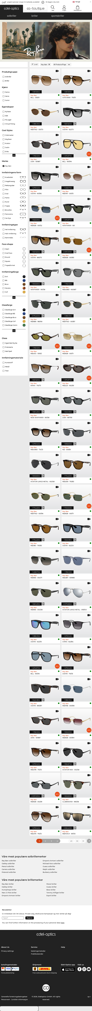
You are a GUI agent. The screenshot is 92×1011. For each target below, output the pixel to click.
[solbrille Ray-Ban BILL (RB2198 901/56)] (45, 656)
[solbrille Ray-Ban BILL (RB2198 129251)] (45, 79)
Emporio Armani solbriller (53, 861)
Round (7, 257)
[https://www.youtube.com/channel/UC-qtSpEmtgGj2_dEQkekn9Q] (89, 969)
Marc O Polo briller (9, 893)
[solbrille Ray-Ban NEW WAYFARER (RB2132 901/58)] (45, 399)
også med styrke (11, 343)
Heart (7, 249)
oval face (8, 253)
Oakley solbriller (8, 863)
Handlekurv (78, 10)
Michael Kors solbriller (51, 863)
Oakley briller (7, 887)
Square (7, 261)
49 (71, 841)
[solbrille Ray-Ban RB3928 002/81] (45, 784)
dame (7, 92)
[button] (11, 8)
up (88, 997)
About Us (5, 947)
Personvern (5, 999)
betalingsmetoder (38, 951)
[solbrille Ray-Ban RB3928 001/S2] (45, 207)
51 (83, 841)
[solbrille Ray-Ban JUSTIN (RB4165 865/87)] (45, 688)
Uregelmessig (10, 181)
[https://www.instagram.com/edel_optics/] (84, 969)
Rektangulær (9, 185)
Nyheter (8, 111)
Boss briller (50, 890)
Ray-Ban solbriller (9, 861)
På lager (8, 120)
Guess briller (51, 887)
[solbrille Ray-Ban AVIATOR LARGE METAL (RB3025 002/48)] (45, 464)
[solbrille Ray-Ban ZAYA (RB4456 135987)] (45, 720)
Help (63, 947)
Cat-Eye (8, 218)
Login (64, 10)
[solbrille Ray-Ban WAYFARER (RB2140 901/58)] (45, 271)
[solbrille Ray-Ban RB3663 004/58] (45, 592)
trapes (7, 206)
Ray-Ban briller (8, 884)
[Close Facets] (14, 64)
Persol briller (51, 884)
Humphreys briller (9, 890)
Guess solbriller (49, 866)
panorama (9, 214)
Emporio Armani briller (11, 895)
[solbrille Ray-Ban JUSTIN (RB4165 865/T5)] (45, 239)
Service (34, 947)
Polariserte (9, 347)
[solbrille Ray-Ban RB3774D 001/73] (45, 111)
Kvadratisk (9, 177)
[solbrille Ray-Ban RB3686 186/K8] (45, 303)
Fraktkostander (37, 954)
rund (7, 202)
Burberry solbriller (50, 872)
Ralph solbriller (49, 869)
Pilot (6, 189)
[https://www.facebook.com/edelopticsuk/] (80, 969)
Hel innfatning (10, 229)
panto (7, 198)
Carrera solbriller (8, 869)
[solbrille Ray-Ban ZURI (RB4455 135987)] (45, 143)
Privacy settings (7, 951)
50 (77, 841)
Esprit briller (51, 895)
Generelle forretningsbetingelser (14, 997)
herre (7, 96)
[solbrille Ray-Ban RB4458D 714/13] (45, 431)
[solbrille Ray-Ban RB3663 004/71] (45, 560)
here (62, 923)
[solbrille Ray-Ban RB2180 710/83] (45, 528)
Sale (6, 116)
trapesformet (10, 265)
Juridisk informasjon (19, 999)
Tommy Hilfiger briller (55, 893)
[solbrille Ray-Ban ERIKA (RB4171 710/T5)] (45, 367)
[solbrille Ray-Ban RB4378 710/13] (45, 752)
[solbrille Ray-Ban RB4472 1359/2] (45, 335)
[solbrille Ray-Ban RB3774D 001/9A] (45, 496)
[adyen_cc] (3, 969)
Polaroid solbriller (9, 872)
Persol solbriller (8, 866)
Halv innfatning (10, 233)
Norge (77, 2)
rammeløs (9, 238)
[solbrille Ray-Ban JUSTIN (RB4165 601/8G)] (45, 175)
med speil (8, 351)
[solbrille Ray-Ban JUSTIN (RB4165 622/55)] (45, 624)
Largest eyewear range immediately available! (23, 2)
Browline (8, 210)
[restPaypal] (15, 969)
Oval (6, 194)
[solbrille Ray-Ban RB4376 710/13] (45, 816)
